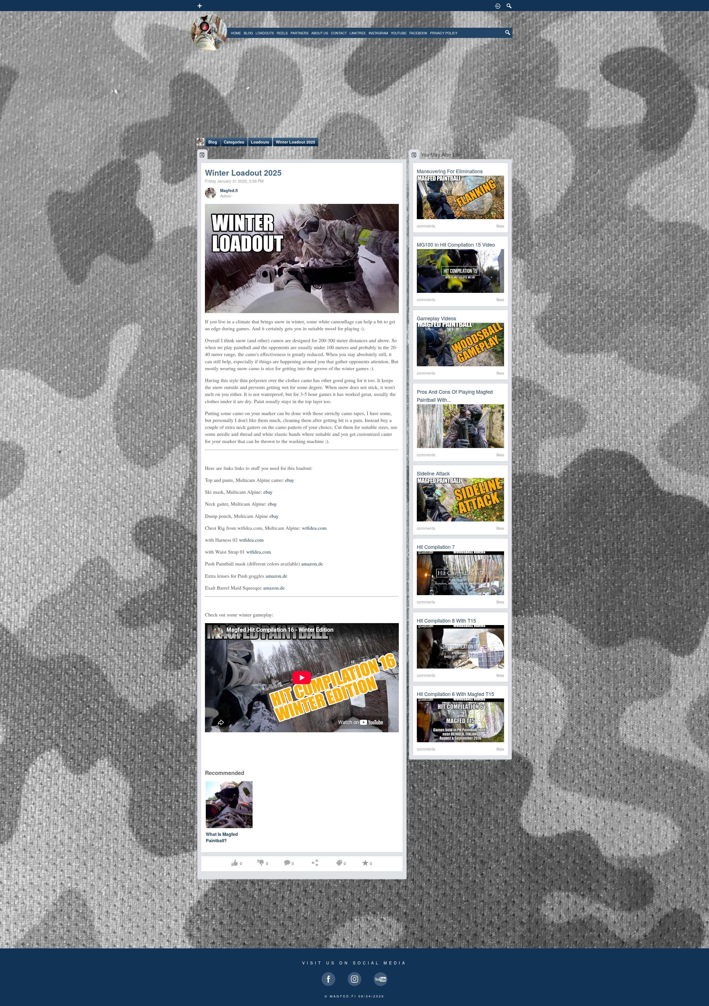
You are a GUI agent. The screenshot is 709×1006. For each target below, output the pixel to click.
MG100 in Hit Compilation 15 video (456, 244)
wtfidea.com (314, 527)
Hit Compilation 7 (436, 546)
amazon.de (312, 563)
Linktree (358, 32)
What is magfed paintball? (222, 837)
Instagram (378, 32)
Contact (339, 32)
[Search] (509, 6)
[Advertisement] (354, 96)
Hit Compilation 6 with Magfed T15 (455, 693)
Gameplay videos (436, 318)
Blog (248, 32)
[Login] (498, 6)
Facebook (418, 32)
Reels (282, 32)
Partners (300, 32)
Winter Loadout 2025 (295, 142)
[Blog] (202, 155)
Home (236, 32)
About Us (319, 32)
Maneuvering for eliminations (450, 171)
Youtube (399, 32)
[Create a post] (200, 5)
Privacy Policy (444, 32)
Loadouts (265, 32)
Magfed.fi (229, 190)
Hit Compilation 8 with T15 (446, 620)
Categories (234, 142)
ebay (289, 480)
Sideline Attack (433, 473)
